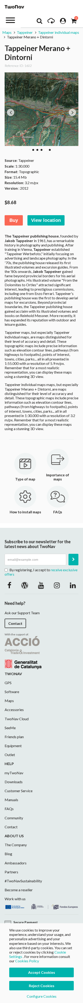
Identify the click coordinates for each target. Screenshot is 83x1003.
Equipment (13, 745)
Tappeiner (25, 32)
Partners (11, 872)
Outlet (10, 754)
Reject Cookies (41, 985)
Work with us (15, 899)
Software (12, 691)
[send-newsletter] (73, 559)
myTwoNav (14, 773)
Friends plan (14, 736)
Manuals (11, 799)
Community (14, 818)
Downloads (14, 782)
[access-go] (51, 22)
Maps (7, 32)
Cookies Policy (27, 961)
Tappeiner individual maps (58, 32)
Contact (15, 623)
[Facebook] (9, 585)
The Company (16, 845)
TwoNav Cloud (17, 719)
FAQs (9, 808)
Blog (8, 854)
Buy (13, 220)
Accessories (14, 709)
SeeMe (10, 728)
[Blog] (24, 585)
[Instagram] (57, 585)
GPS (8, 682)
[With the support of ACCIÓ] (23, 652)
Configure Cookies (41, 996)
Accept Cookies (41, 972)
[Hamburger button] (10, 19)
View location (46, 220)
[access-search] (39, 22)
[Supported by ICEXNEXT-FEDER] (41, 906)
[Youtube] (41, 585)
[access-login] (63, 22)
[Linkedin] (73, 585)
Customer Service (19, 791)
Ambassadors (16, 863)
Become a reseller (19, 890)
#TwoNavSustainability (23, 881)
